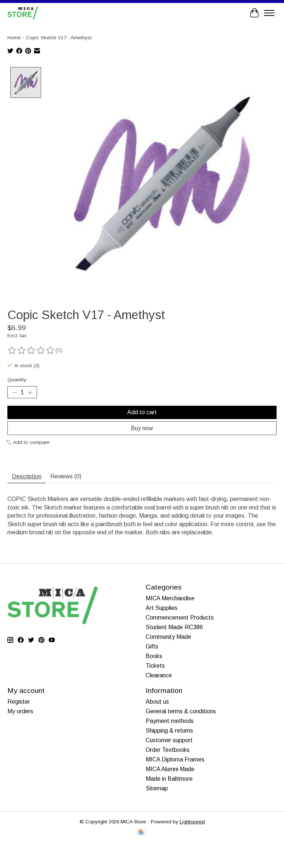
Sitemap (157, 788)
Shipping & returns (169, 730)
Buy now (142, 428)
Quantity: (17, 379)
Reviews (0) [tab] (65, 476)
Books (154, 656)
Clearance (159, 675)
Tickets (155, 666)
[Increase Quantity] (30, 392)
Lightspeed (192, 821)
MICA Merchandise (170, 598)
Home (14, 37)
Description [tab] (26, 476)
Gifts (152, 646)
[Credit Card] (140, 832)
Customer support (169, 740)
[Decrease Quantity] (14, 392)
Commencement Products (180, 617)
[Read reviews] (31, 350)
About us (157, 701)
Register (18, 701)
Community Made (168, 637)
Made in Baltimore (169, 779)
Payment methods (170, 721)
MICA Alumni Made (170, 769)
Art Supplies (162, 608)
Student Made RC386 (174, 627)
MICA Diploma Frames (175, 759)
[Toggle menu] (269, 13)
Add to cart (142, 412)
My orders (20, 711)
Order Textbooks (168, 750)
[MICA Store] (22, 12)
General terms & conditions (181, 711)
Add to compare (31, 442)
